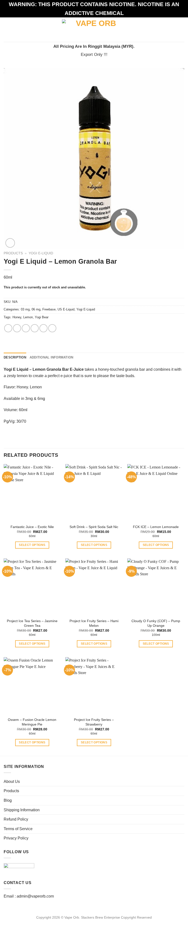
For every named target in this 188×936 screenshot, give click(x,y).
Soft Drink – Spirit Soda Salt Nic (94, 527)
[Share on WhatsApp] (8, 328)
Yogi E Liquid (16, 369)
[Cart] (181, 29)
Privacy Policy (16, 838)
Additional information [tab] (51, 357)
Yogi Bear (41, 317)
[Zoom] (10, 243)
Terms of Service (18, 829)
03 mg (25, 309)
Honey (16, 317)
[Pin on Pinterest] (43, 328)
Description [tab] (15, 357)
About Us (12, 781)
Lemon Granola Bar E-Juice (58, 369)
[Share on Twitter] (26, 328)
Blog (8, 800)
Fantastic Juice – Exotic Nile (32, 527)
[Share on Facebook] (17, 328)
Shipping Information (22, 810)
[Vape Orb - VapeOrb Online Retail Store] (94, 29)
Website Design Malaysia (94, 923)
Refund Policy (16, 819)
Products (13, 253)
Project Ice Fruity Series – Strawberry (94, 722)
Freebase (49, 309)
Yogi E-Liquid (41, 253)
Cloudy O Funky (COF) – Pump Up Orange (155, 623)
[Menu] (7, 30)
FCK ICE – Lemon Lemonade (156, 527)
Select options (32, 544)
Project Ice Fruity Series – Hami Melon (94, 623)
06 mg (36, 309)
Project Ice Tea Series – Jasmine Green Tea (32, 623)
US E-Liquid (66, 309)
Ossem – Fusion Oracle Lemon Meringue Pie (32, 722)
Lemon (28, 317)
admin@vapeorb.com (35, 896)
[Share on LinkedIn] (52, 328)
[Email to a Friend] (35, 328)
